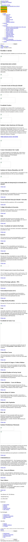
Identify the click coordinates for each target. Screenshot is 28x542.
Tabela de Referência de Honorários (13, 40)
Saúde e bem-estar (10, 36)
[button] (3, 186)
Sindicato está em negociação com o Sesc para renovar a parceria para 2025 (16, 27)
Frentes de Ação (9, 19)
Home (2, 47)
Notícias (8, 15)
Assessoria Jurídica (10, 34)
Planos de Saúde (9, 33)
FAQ (7, 24)
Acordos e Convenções (8, 516)
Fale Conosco (6, 509)
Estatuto (7, 20)
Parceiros (5, 507)
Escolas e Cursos (9, 29)
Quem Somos (9, 17)
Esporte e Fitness (9, 30)
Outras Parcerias (9, 35)
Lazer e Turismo (9, 31)
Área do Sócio (4, 11)
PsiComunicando (7, 517)
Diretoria (8, 18)
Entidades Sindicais (10, 22)
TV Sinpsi (5, 526)
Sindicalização (6, 514)
